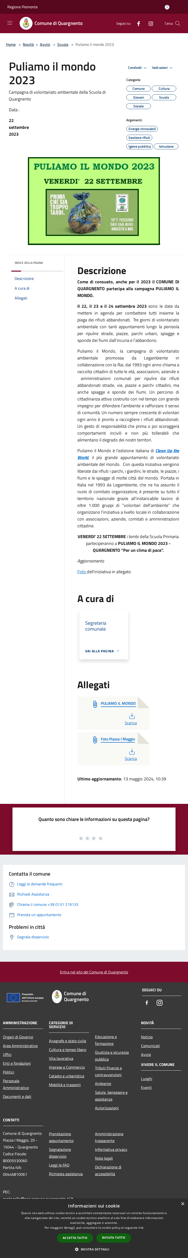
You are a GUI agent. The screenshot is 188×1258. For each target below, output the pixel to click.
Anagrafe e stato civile (67, 1041)
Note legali (104, 1158)
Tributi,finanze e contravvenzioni (108, 1071)
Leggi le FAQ (59, 1165)
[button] (94, 1249)
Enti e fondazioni (17, 1063)
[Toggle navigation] (10, 23)
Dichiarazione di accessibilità (108, 1170)
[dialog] (94, 1228)
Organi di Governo (18, 1037)
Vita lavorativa (61, 1058)
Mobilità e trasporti (65, 1085)
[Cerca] (178, 23)
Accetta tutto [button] (75, 1238)
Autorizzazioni (107, 1108)
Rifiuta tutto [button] (113, 1238)
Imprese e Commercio (67, 1067)
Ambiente (103, 1083)
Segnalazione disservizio (60, 1152)
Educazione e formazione (106, 1040)
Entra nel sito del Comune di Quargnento (94, 972)
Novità (28, 44)
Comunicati (150, 1046)
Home (11, 44)
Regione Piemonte (22, 7)
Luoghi (146, 1079)
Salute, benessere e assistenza (111, 1095)
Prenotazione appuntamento (61, 1137)
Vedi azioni (160, 67)
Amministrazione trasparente (109, 1137)
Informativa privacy (111, 1149)
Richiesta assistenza (66, 1174)
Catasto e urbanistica (66, 1076)
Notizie (147, 1037)
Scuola (62, 44)
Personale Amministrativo (16, 1084)
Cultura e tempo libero (67, 1050)
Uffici (7, 1054)
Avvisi (45, 44)
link (141, 1228)
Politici (8, 1072)
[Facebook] (136, 23)
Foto (82, 571)
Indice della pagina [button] (29, 262)
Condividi (135, 67)
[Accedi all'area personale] (167, 7)
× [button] (182, 1204)
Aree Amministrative (20, 1046)
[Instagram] (149, 23)
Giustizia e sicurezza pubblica (112, 1055)
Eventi (146, 1087)
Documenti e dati (17, 1096)
